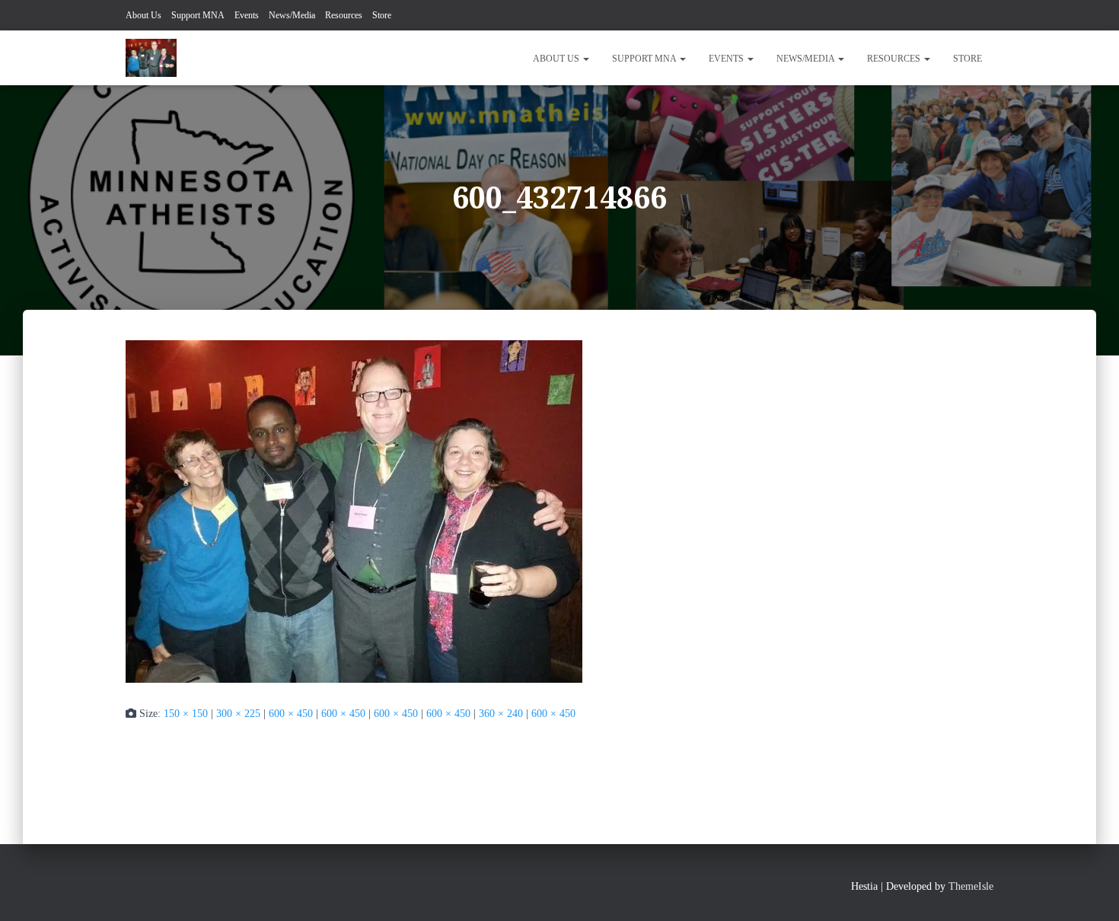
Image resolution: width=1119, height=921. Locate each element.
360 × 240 (501, 713)
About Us (143, 15)
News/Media (292, 15)
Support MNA (198, 15)
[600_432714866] (354, 510)
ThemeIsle (970, 886)
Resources (343, 15)
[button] (585, 58)
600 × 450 (291, 713)
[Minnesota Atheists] (151, 58)
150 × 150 (186, 713)
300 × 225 (238, 713)
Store (381, 15)
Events (246, 15)
